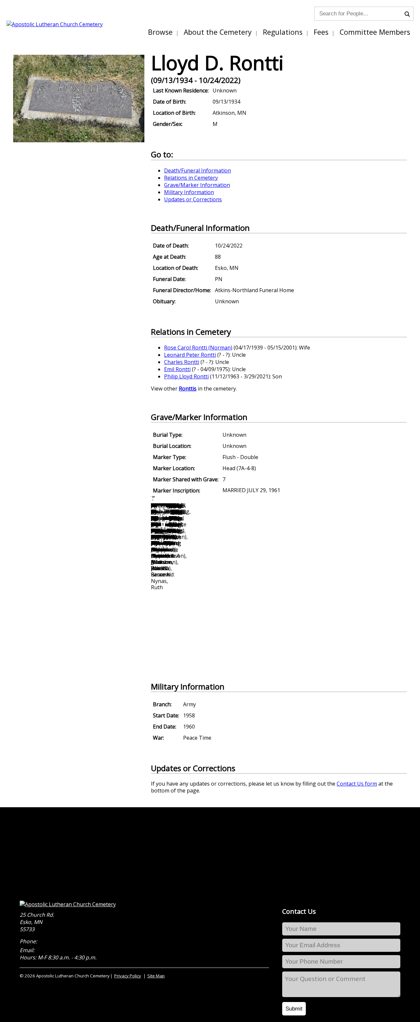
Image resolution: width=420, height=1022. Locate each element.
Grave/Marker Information (197, 185)
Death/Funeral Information (197, 170)
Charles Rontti (181, 362)
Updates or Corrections (193, 199)
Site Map (156, 976)
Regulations (283, 32)
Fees (321, 32)
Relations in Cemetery (191, 177)
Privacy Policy (127, 976)
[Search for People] (409, 13)
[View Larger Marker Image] (78, 140)
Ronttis (188, 388)
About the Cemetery (218, 32)
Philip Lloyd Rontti (186, 376)
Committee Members (375, 32)
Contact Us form (357, 783)
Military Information (189, 192)
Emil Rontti (177, 369)
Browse (160, 32)
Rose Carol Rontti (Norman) (198, 347)
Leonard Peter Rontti (190, 354)
